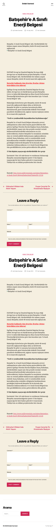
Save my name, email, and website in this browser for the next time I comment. (27, 239)
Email (30, 224)
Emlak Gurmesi (28, 4)
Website (9, 231)
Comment (10, 210)
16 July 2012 (30, 30)
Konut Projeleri (28, 13)
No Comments (41, 30)
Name (9, 224)
